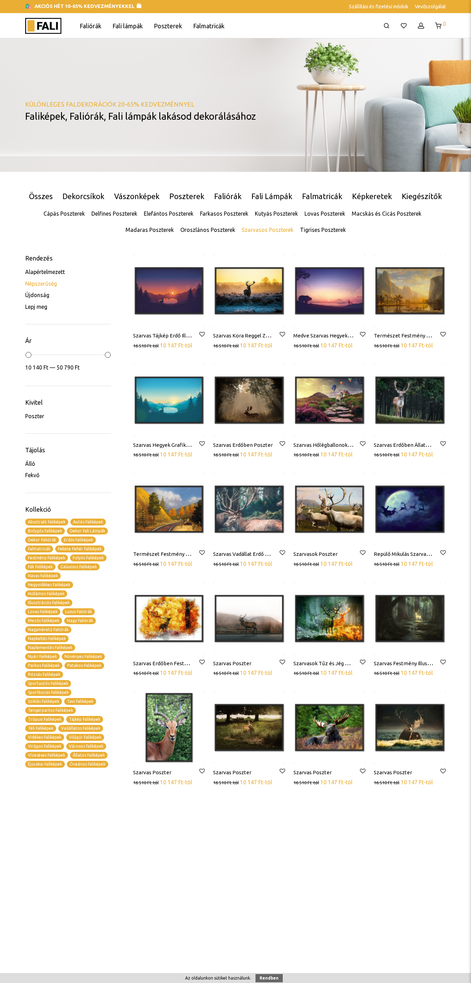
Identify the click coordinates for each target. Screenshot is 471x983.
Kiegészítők (422, 196)
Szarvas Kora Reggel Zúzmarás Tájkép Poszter (268, 335)
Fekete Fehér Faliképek (80, 549)
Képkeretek (372, 196)
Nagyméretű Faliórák (48, 629)
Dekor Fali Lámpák (87, 531)
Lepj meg (36, 307)
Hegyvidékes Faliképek (49, 584)
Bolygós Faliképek (45, 531)
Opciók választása (156, 345)
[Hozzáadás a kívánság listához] (201, 334)
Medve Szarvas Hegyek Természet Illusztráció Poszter (357, 335)
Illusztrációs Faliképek (49, 602)
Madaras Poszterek (150, 230)
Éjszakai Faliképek (45, 764)
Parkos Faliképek (44, 665)
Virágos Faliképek (44, 746)
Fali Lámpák (271, 196)
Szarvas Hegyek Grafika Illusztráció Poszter (184, 445)
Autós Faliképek (88, 522)
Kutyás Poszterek (276, 213)
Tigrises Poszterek (323, 230)
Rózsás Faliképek (44, 674)
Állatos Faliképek (89, 755)
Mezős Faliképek (43, 620)
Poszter (34, 416)
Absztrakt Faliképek (47, 522)
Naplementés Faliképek (50, 647)
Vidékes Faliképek (44, 737)
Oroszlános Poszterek (207, 230)
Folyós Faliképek (88, 558)
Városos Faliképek (86, 746)
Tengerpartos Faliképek (50, 710)
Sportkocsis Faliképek (48, 692)
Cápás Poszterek (64, 213)
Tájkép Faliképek (84, 719)
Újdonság (37, 295)
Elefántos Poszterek (168, 213)
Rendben (269, 978)
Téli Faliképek (40, 728)
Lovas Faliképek (43, 611)
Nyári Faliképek (42, 656)
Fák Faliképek (40, 566)
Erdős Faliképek (78, 540)
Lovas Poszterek (324, 213)
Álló (30, 464)
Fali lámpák (127, 25)
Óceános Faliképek (88, 764)
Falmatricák (208, 25)
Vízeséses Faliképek (46, 755)
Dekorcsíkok (83, 196)
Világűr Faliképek (85, 737)
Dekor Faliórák (42, 540)
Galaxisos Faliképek (78, 566)
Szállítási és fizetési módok (378, 6)
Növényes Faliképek (83, 656)
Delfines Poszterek (114, 213)
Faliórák (90, 25)
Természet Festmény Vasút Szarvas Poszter (185, 554)
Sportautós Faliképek (48, 683)
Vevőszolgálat (430, 6)
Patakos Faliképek (84, 665)
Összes (41, 196)
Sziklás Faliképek (43, 701)
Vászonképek (137, 196)
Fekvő (32, 475)
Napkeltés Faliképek (47, 638)
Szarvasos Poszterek (267, 230)
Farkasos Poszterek (224, 213)
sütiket (220, 978)
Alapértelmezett (45, 272)
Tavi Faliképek (80, 701)
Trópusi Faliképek (44, 719)
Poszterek (168, 25)
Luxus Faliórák (78, 611)
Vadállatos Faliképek (80, 728)
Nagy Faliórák (80, 620)
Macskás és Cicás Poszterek (386, 213)
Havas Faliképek (43, 575)
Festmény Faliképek (46, 558)
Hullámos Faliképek (46, 593)
